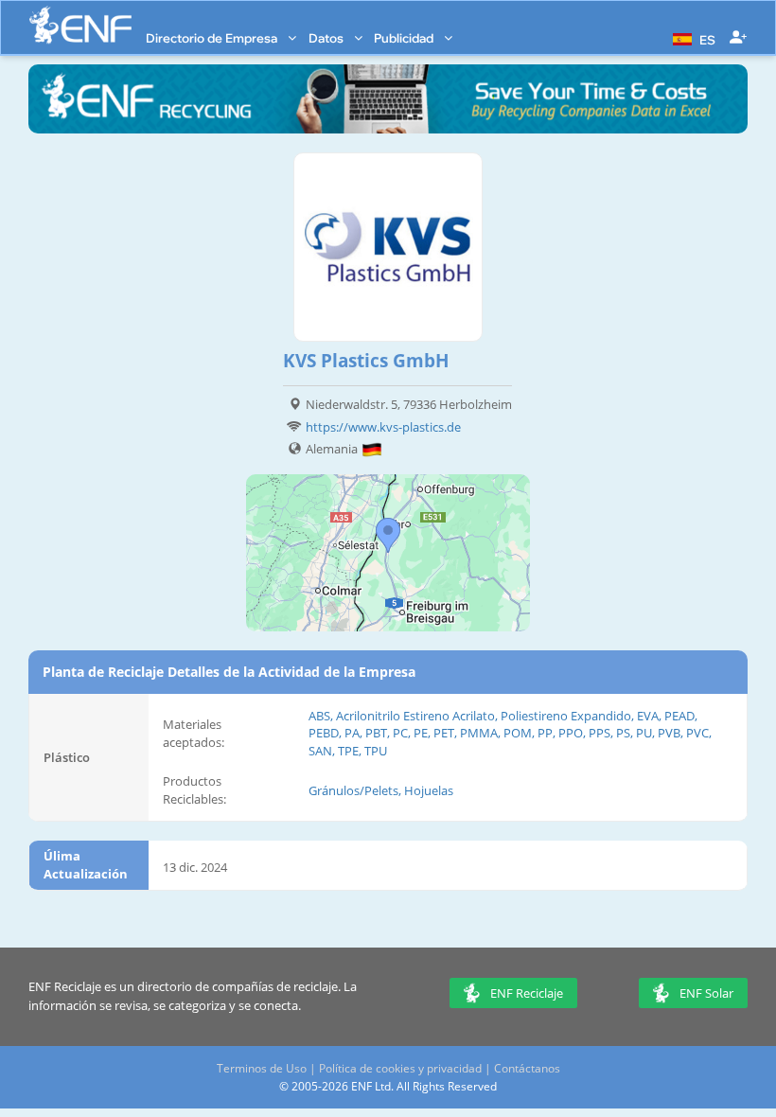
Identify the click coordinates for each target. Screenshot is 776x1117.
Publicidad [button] (405, 37)
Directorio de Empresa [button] (213, 37)
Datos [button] (327, 37)
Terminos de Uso (262, 1068)
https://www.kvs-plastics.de (383, 426)
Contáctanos (527, 1068)
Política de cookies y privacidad (400, 1068)
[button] (691, 38)
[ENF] (80, 25)
